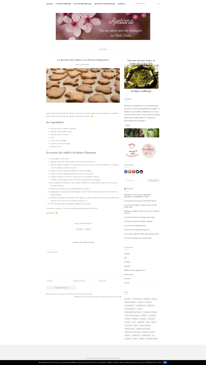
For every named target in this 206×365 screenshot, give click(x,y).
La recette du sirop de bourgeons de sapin (139, 217)
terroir (127, 338)
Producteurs (128, 274)
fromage (152, 315)
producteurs (130, 328)
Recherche (153, 180)
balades (148, 302)
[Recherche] (158, 3)
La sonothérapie (63, 4)
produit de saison (143, 328)
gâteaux (79, 229)
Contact (122, 4)
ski (153, 335)
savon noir (146, 335)
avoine (140, 302)
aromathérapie (130, 302)
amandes (147, 299)
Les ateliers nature (82, 4)
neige (154, 322)
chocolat (150, 305)
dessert (144, 315)
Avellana (129, 188)
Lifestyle (127, 266)
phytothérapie (145, 325)
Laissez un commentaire (83, 223)
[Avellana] (103, 26)
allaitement (137, 299)
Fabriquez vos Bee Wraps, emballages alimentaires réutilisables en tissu (137, 196)
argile (154, 299)
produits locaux (148, 332)
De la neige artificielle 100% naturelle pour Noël (141, 234)
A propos (127, 99)
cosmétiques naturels (133, 312)
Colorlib (101, 358)
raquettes (136, 335)
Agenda (126, 254)
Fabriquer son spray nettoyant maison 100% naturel (70, 294)
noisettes (128, 325)
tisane (135, 338)
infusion (151, 319)
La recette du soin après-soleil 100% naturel (140, 201)
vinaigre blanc (151, 338)
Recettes (103, 49)
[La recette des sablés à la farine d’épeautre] (83, 85)
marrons (141, 322)
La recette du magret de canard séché (137, 238)
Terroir (127, 283)
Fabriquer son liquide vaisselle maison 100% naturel (97, 296)
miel (148, 322)
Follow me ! (128, 165)
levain (127, 322)
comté (139, 309)
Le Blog (49, 4)
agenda (127, 299)
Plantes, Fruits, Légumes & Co (135, 270)
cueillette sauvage (132, 315)
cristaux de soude (150, 312)
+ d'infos (127, 125)
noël (136, 325)
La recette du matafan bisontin (135, 225)
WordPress (116, 358)
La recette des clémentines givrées (136, 230)
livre (134, 322)
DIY (125, 258)
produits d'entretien (132, 332)
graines (135, 319)
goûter (87, 229)
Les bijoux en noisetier (104, 4)
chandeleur (140, 305)
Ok (165, 362)
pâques (127, 335)
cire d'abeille (130, 309)
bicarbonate (129, 305)
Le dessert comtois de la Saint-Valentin (138, 221)
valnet (141, 338)
